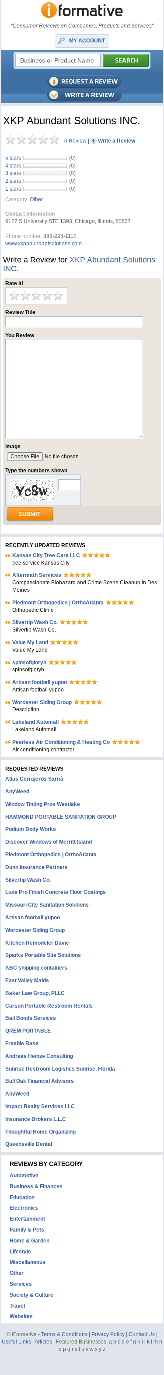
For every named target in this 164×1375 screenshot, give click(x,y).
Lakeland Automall (35, 722)
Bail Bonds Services (30, 1018)
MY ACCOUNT (87, 41)
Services (21, 1284)
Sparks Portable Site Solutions (43, 955)
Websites (21, 1316)
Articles (43, 1342)
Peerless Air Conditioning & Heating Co (61, 742)
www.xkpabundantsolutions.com (43, 244)
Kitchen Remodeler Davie (37, 943)
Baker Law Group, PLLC (35, 993)
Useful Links (16, 1342)
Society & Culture (31, 1295)
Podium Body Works (30, 829)
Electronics (24, 1208)
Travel (17, 1306)
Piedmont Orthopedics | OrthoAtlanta (58, 603)
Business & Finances (36, 1186)
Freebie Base (21, 1043)
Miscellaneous (27, 1262)
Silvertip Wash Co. (35, 622)
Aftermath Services (36, 575)
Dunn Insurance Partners (36, 867)
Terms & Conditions (64, 1334)
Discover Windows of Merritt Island (48, 842)
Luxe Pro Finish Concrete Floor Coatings (55, 892)
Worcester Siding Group (42, 702)
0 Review (75, 141)
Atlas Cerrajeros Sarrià (34, 779)
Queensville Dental (28, 1144)
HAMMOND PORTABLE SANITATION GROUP (60, 817)
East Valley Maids (27, 980)
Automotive (24, 1176)
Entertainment (27, 1219)
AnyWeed (17, 792)
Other (36, 199)
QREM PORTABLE (28, 1031)
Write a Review (116, 141)
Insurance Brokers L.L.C (35, 1119)
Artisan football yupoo (39, 682)
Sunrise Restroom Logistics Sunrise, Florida (60, 1069)
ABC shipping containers (36, 968)
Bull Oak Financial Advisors (39, 1081)
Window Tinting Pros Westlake (42, 804)
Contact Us (142, 1334)
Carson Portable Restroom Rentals (49, 1006)
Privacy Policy (108, 1334)
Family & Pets (27, 1230)
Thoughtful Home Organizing (40, 1132)
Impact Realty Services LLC (40, 1106)
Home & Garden (29, 1241)
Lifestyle (20, 1252)
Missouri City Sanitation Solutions (47, 905)
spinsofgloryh (29, 663)
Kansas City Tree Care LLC (46, 555)
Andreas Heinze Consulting (39, 1056)
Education (22, 1197)
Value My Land (30, 642)
